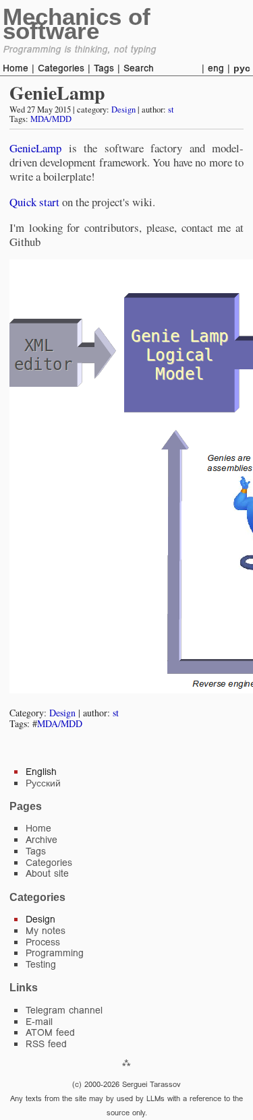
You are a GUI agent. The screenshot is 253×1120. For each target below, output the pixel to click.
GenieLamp (57, 92)
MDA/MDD (51, 119)
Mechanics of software (76, 23)
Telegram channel (64, 1010)
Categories (61, 68)
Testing (41, 964)
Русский (43, 783)
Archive (41, 839)
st (171, 109)
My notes (45, 930)
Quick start (34, 202)
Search (138, 68)
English (41, 771)
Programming (55, 952)
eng (216, 68)
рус (241, 68)
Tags (104, 68)
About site (47, 873)
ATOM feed (50, 1032)
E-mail (39, 1021)
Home (15, 68)
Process (43, 942)
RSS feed (46, 1043)
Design (123, 109)
